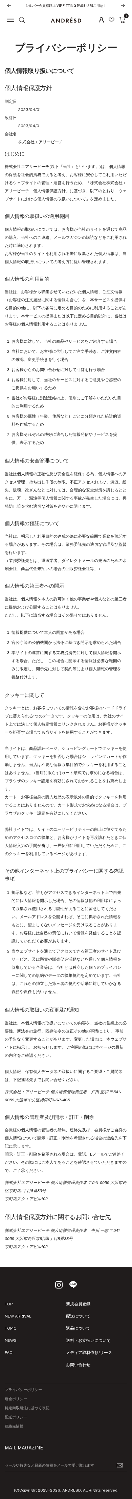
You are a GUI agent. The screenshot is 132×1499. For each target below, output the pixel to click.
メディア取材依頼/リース (89, 1353)
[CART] (122, 20)
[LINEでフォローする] (73, 1285)
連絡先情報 (14, 1426)
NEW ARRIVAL (18, 1316)
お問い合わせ (78, 1365)
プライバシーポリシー (23, 1390)
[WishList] (111, 20)
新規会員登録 (78, 1304)
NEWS (11, 1340)
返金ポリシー (16, 1399)
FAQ (9, 1353)
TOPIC (10, 1328)
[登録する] (119, 1465)
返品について (78, 1328)
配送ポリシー (16, 1417)
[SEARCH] (22, 20)
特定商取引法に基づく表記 (27, 1408)
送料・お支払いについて (88, 1340)
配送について (78, 1316)
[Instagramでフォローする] (59, 1285)
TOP (9, 1304)
